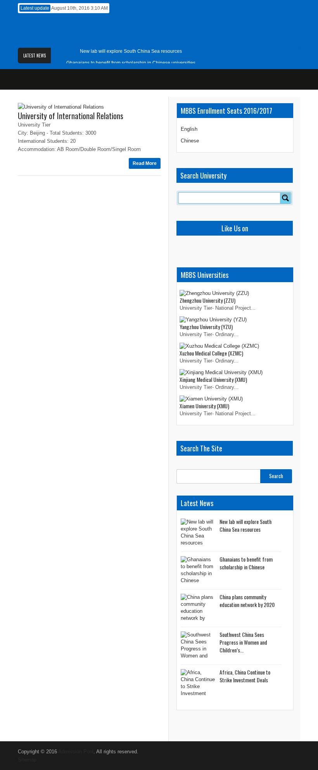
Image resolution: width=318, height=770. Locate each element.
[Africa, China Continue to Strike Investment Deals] (198, 683)
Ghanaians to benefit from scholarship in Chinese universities (130, 63)
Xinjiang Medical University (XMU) (213, 379)
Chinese (190, 141)
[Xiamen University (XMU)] (211, 399)
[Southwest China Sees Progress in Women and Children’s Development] (198, 646)
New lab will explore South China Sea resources (131, 51)
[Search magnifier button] (285, 197)
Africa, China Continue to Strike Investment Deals (244, 676)
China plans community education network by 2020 (247, 601)
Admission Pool (75, 751)
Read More (145, 163)
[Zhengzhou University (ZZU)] (214, 293)
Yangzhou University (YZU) (206, 327)
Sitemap (27, 760)
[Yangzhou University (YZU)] (213, 320)
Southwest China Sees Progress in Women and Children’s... (243, 642)
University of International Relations (70, 115)
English (189, 129)
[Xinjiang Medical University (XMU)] (221, 372)
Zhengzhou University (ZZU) (207, 300)
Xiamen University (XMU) (204, 406)
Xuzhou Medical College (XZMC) (211, 353)
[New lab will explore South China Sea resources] (198, 533)
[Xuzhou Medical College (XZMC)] (219, 346)
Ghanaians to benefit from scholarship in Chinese (246, 563)
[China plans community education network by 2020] (198, 608)
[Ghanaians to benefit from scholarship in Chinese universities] (198, 570)
